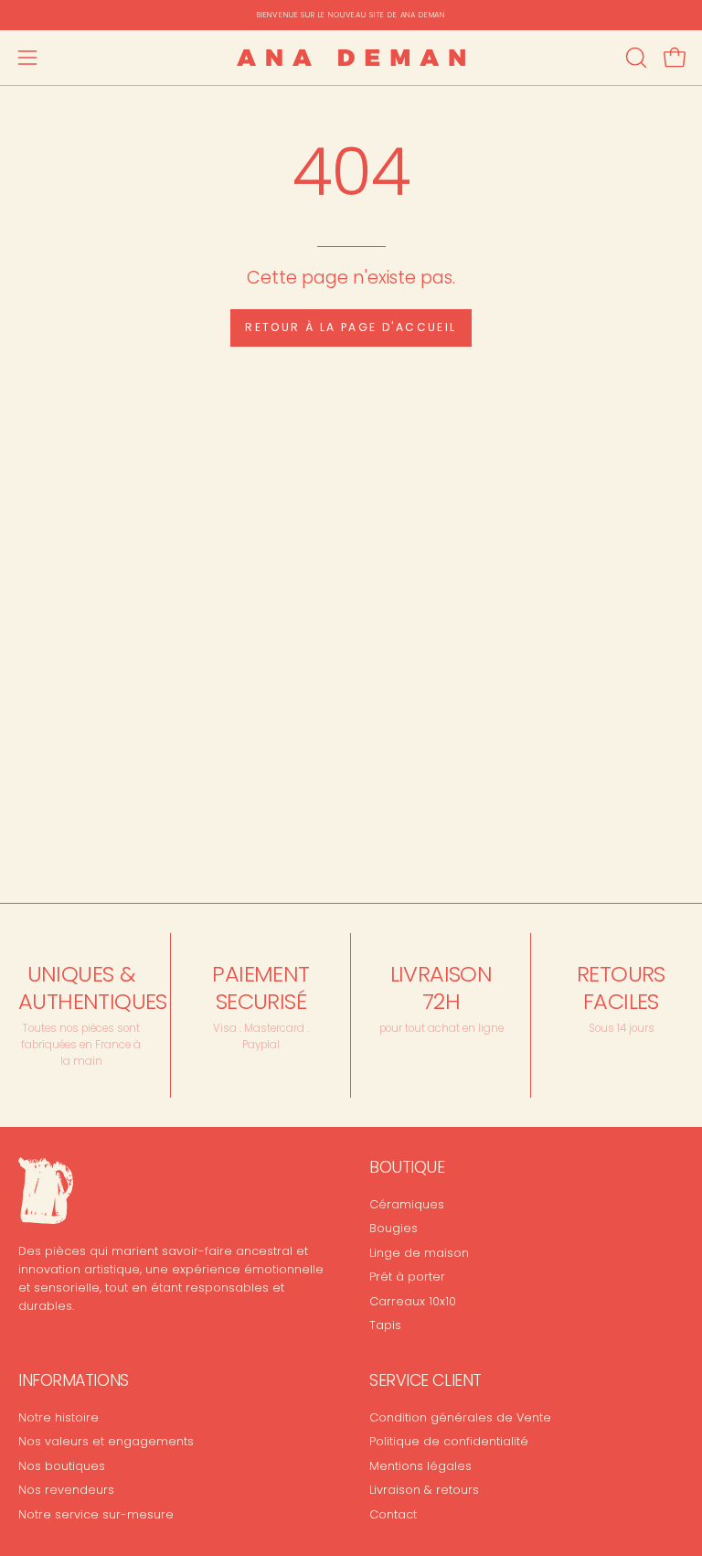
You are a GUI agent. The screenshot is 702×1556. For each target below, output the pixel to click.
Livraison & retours (424, 1490)
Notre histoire (58, 1417)
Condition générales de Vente (460, 1417)
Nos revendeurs (66, 1490)
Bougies (393, 1228)
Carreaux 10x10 (412, 1300)
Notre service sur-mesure (96, 1514)
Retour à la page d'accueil (350, 327)
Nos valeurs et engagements (106, 1442)
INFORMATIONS (73, 1380)
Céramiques (406, 1204)
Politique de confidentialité (448, 1442)
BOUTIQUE (406, 1167)
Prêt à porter (407, 1276)
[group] (351, 15)
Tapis (385, 1324)
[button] (634, 57)
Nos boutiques (61, 1466)
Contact (393, 1514)
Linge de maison (419, 1252)
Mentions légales (420, 1466)
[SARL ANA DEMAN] (351, 57)
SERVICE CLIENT (425, 1380)
